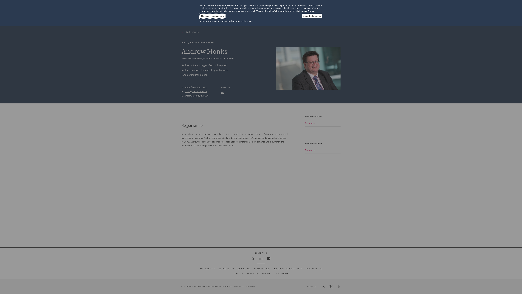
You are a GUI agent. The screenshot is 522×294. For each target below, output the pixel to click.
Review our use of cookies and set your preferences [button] (227, 21)
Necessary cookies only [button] (212, 16)
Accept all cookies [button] (312, 16)
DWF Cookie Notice (305, 11)
